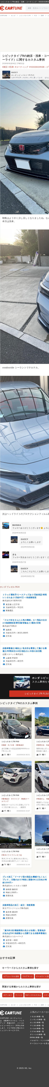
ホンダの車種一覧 (37, 1022)
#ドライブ (15, 799)
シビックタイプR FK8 (10, 742)
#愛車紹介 (20, 745)
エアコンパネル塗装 (11, 976)
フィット (18, 995)
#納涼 (4, 67)
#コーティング (21, 67)
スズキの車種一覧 (37, 1031)
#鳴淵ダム (40, 799)
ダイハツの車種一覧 (38, 1034)
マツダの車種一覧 (37, 1025)
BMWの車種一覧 (36, 1037)
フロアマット (27, 976)
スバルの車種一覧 (37, 1028)
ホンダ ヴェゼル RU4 (10, 587)
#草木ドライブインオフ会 (12, 855)
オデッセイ (7, 995)
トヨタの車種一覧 (37, 1017)
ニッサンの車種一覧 (38, 1019)
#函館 (4, 745)
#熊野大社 (40, 745)
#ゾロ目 (11, 745)
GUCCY (14, 72)
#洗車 (11, 67)
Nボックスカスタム (33, 995)
